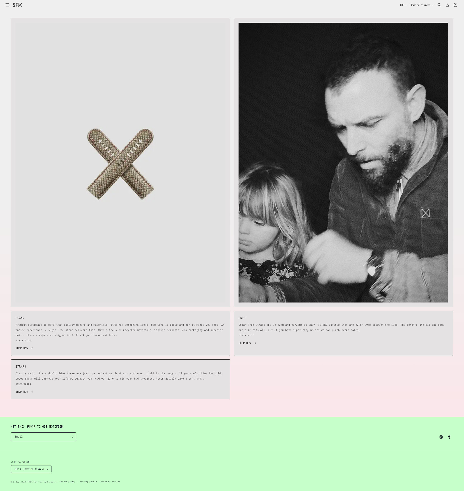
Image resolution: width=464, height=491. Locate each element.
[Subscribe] (72, 436)
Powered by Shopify (45, 482)
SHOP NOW (22, 348)
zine (110, 378)
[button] (7, 5)
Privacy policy (88, 482)
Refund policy (68, 482)
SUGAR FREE (27, 482)
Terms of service (110, 482)
